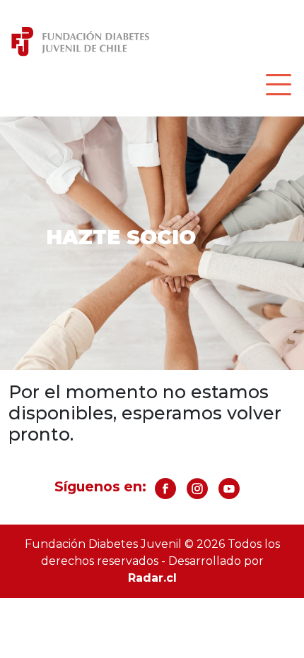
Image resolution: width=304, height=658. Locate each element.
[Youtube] (229, 494)
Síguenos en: (100, 486)
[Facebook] (165, 494)
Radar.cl (152, 578)
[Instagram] (197, 494)
